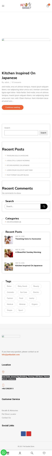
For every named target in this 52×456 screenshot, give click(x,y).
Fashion (10, 298)
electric (36, 292)
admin (7, 82)
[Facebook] (23, 433)
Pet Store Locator (9, 414)
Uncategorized (13, 222)
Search (7, 128)
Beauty (36, 286)
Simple (9, 310)
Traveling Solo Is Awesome (17, 156)
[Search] (44, 206)
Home (15, 26)
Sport (21, 310)
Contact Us (6, 418)
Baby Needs (22, 286)
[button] (48, 6)
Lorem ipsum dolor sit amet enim (20, 170)
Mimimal (22, 304)
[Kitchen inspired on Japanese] (26, 40)
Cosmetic (10, 292)
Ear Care (23, 292)
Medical (10, 304)
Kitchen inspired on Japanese (18, 165)
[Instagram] (28, 433)
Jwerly (31, 298)
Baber (9, 286)
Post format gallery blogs (18, 175)
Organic (35, 304)
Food (21, 298)
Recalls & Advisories (10, 410)
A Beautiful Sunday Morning (18, 161)
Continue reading (12, 107)
